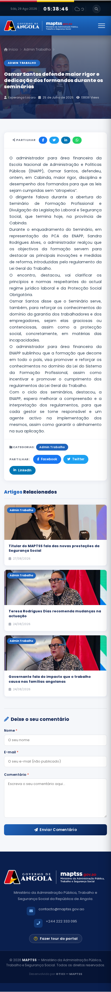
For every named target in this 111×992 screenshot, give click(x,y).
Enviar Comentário (58, 829)
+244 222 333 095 (61, 921)
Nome (10, 730)
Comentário (16, 774)
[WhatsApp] (77, 140)
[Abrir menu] (101, 25)
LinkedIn (25, 470)
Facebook (49, 459)
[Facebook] (43, 140)
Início (13, 49)
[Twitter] (54, 140)
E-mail (11, 752)
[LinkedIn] (65, 140)
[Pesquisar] (96, 9)
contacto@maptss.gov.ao (61, 909)
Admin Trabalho (37, 49)
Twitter (78, 459)
